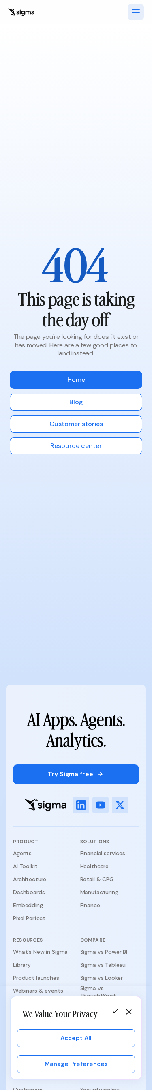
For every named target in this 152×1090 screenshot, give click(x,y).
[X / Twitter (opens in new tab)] (120, 805)
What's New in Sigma (40, 951)
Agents (22, 853)
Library (22, 964)
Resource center (76, 445)
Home (76, 379)
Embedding (28, 905)
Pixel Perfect (29, 918)
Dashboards (29, 892)
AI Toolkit (25, 866)
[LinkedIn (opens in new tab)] (81, 805)
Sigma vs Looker (101, 977)
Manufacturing (99, 892)
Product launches (36, 977)
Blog (76, 402)
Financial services (102, 853)
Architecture (29, 879)
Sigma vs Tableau (103, 964)
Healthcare (94, 866)
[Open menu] (136, 12)
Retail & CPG (97, 879)
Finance (90, 905)
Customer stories (76, 424)
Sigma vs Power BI (104, 951)
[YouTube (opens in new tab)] (100, 805)
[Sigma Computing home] (21, 12)
